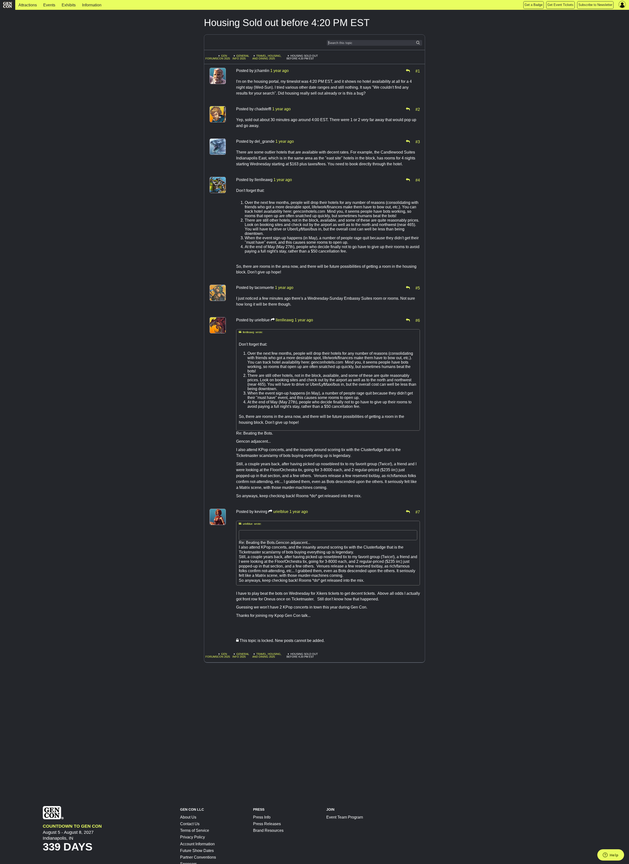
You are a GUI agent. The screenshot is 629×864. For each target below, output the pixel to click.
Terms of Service (194, 830)
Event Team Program (344, 817)
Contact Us (190, 824)
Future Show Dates (197, 851)
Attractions (27, 5)
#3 (417, 141)
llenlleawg (285, 320)
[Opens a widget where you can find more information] (610, 855)
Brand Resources (268, 830)
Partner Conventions (198, 857)
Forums (211, 58)
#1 (417, 71)
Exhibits (69, 5)
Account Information (197, 844)
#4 (417, 180)
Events (49, 5)
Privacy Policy (192, 837)
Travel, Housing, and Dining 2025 (266, 57)
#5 (417, 288)
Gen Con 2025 (223, 57)
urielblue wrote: (250, 523)
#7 (417, 512)
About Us (188, 817)
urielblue (280, 512)
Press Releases (267, 824)
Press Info (262, 817)
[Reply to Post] (408, 71)
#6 (417, 320)
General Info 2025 (240, 57)
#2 (417, 109)
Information (91, 5)
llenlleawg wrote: (251, 332)
